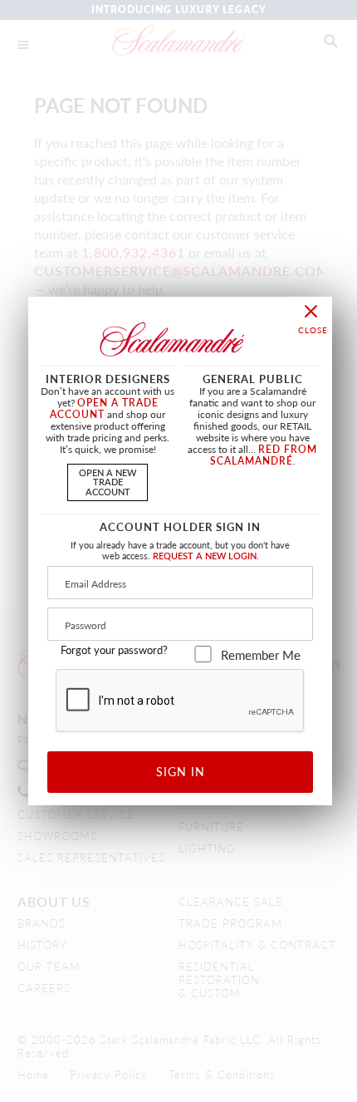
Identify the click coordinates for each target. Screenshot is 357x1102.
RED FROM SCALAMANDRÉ (264, 455)
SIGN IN (180, 771)
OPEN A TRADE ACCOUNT (104, 408)
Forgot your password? (114, 649)
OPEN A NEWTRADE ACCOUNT (107, 481)
